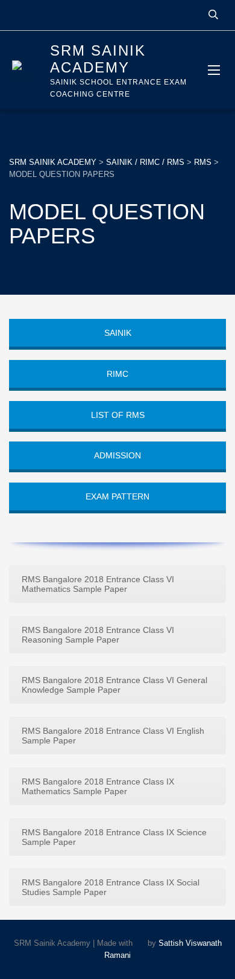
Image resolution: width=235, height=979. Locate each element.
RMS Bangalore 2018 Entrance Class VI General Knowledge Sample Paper (114, 685)
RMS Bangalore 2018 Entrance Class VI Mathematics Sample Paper (98, 584)
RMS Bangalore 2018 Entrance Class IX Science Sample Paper (114, 837)
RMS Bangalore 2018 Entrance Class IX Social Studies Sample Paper (110, 887)
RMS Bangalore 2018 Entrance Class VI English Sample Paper (113, 735)
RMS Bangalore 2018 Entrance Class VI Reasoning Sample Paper (98, 634)
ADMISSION (117, 455)
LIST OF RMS (118, 415)
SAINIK (117, 333)
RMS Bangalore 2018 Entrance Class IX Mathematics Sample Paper (98, 786)
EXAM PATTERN (117, 496)
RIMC (117, 374)
